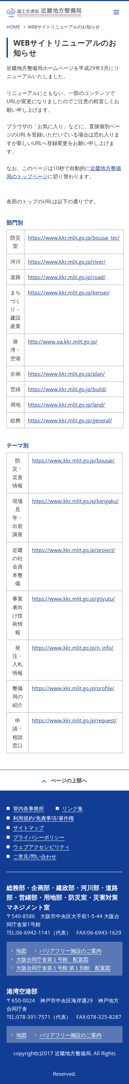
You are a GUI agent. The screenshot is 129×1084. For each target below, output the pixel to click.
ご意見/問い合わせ (34, 856)
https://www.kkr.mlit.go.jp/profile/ (73, 688)
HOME (13, 27)
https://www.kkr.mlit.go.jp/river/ (67, 261)
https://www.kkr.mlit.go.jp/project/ (73, 549)
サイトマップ (28, 827)
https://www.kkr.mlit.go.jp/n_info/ (73, 647)
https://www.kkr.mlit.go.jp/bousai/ (73, 460)
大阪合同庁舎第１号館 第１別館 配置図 (63, 967)
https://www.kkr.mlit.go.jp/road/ (67, 277)
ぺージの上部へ (69, 780)
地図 (21, 950)
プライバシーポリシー (39, 837)
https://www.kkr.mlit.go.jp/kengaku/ (75, 500)
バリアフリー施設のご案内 (70, 950)
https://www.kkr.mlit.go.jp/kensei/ (69, 292)
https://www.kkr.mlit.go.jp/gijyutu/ (73, 598)
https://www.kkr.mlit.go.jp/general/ (70, 420)
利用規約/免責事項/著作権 (43, 818)
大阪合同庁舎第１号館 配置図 (52, 959)
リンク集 (72, 808)
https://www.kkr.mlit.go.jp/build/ (67, 389)
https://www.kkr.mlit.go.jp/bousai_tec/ (74, 237)
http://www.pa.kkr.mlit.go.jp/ (62, 341)
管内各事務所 (28, 808)
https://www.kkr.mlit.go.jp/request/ (74, 720)
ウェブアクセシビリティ (41, 846)
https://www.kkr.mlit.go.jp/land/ (66, 404)
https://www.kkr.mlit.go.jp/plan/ (66, 373)
